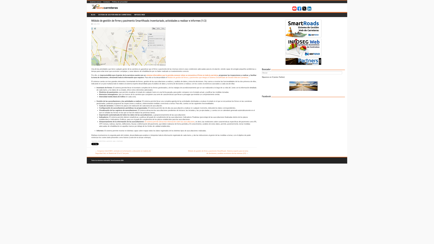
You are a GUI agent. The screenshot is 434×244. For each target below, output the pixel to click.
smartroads (119, 141)
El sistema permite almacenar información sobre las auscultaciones (170, 122)
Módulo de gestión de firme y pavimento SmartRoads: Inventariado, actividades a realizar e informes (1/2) (148, 21)
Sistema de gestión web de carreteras (114, 15)
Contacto (106, 2)
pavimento (109, 141)
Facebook (266, 96)
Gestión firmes (102, 141)
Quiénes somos (95, 2)
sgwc (114, 141)
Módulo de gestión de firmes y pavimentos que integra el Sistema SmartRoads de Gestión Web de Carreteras (207, 77)
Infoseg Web (139, 15)
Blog (93, 15)
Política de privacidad (119, 2)
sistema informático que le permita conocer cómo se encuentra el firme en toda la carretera (182, 75)
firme (95, 141)
